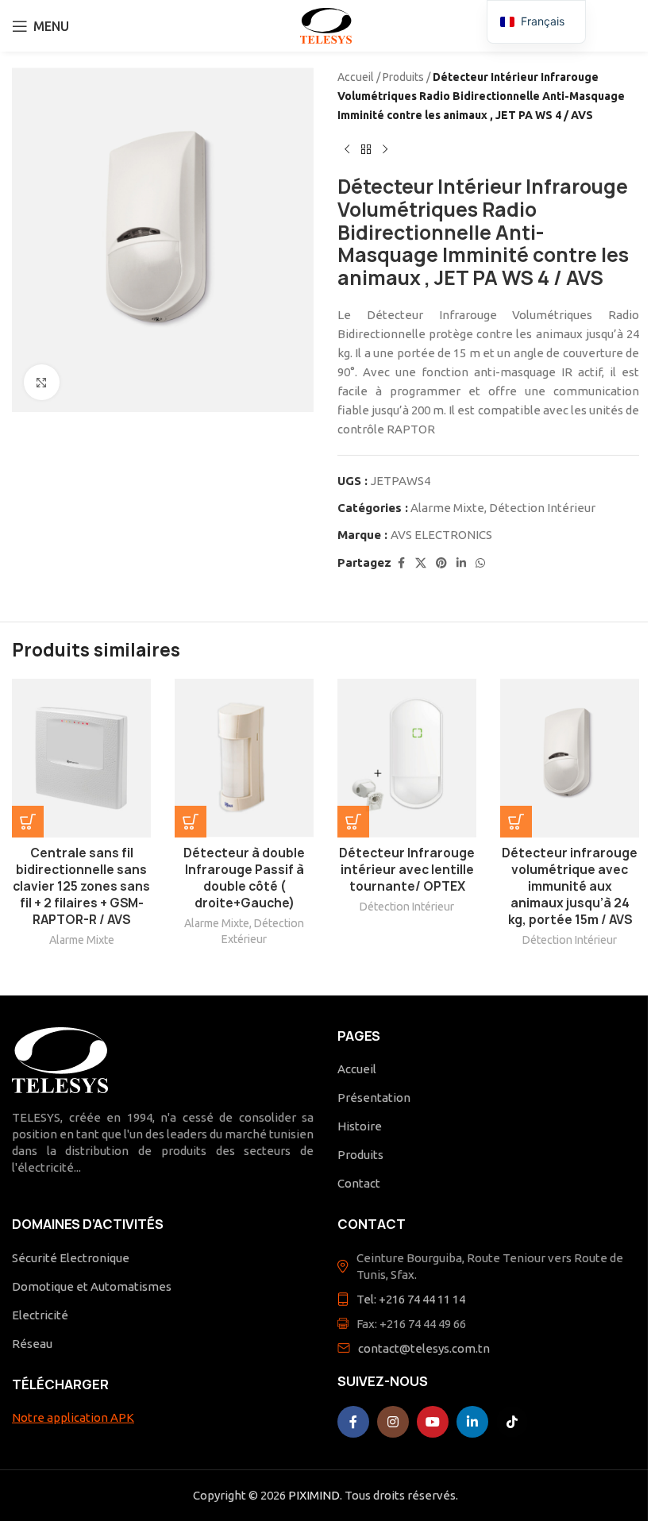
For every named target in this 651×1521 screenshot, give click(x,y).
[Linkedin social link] (461, 563)
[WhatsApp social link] (480, 563)
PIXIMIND (314, 1495)
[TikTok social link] (512, 1422)
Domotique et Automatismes (91, 1286)
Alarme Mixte (447, 507)
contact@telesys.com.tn (424, 1348)
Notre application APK (73, 1417)
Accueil (355, 77)
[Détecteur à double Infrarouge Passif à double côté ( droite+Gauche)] (244, 758)
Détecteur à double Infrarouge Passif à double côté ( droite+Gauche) (244, 878)
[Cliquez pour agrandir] (42, 382)
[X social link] (420, 563)
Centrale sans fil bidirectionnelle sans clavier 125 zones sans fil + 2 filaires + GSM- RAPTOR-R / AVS (81, 886)
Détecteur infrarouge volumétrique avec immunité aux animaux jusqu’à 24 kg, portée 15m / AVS (570, 886)
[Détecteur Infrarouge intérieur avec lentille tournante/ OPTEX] (406, 758)
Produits (403, 77)
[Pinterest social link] (441, 563)
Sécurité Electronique (70, 1258)
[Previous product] (346, 150)
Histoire (359, 1126)
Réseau (32, 1343)
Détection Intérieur (542, 507)
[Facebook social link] (400, 563)
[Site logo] (326, 24)
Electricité (40, 1315)
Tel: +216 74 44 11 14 (410, 1299)
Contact (358, 1183)
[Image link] (60, 1058)
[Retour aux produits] (366, 150)
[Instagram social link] (393, 1422)
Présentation (373, 1097)
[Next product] (385, 150)
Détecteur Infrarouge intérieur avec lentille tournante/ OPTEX (407, 870)
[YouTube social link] (433, 1422)
